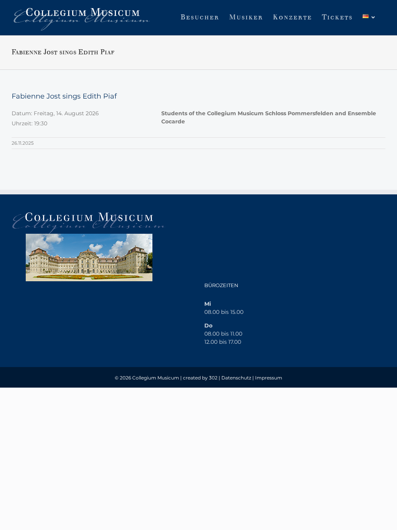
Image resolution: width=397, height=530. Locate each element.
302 (213, 378)
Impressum (268, 378)
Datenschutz (236, 378)
